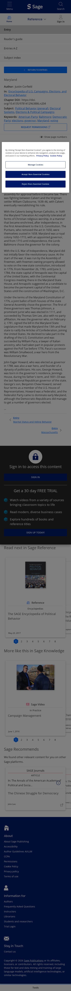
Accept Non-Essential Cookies (36, 174)
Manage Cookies (35, 165)
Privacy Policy (42, 156)
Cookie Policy (56, 156)
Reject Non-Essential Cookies (35, 184)
